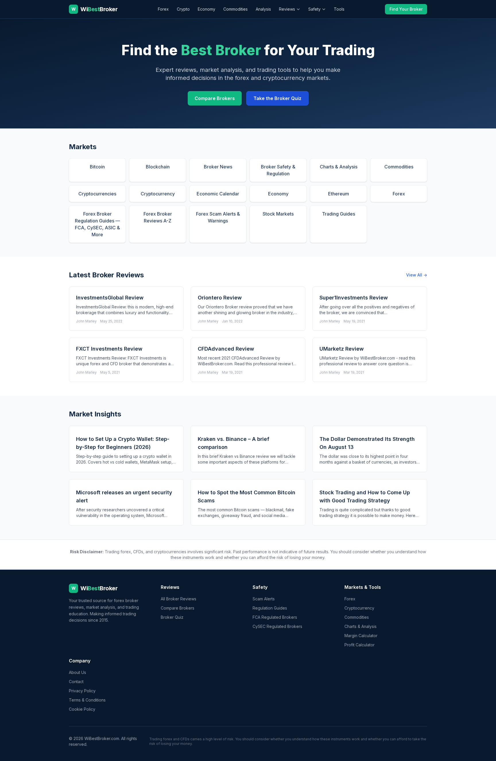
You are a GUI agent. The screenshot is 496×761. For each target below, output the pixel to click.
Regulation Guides (270, 608)
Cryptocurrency (359, 608)
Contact (76, 681)
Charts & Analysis (360, 626)
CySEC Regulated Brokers (277, 626)
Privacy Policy (82, 690)
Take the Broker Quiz (277, 98)
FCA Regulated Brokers (275, 617)
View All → (416, 274)
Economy (206, 9)
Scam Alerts (264, 598)
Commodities (235, 9)
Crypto (183, 9)
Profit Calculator (359, 644)
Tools (339, 9)
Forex (163, 9)
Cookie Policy (82, 709)
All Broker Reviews (178, 598)
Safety (314, 9)
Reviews (287, 9)
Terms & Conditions (87, 699)
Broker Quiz (172, 617)
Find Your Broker (406, 9)
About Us (77, 672)
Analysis (263, 9)
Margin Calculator (360, 635)
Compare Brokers (215, 98)
